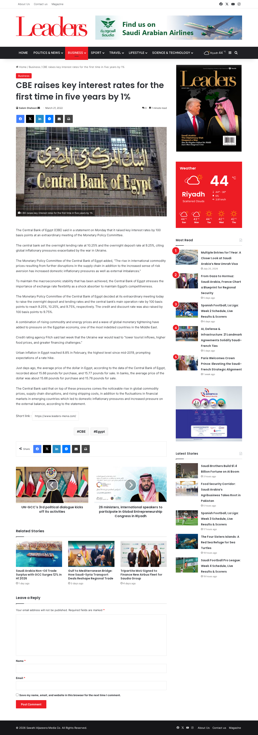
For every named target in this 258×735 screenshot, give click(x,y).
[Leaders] (51, 26)
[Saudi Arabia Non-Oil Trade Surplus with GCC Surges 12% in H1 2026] (39, 554)
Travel (115, 53)
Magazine (57, 4)
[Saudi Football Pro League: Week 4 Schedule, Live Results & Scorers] (187, 565)
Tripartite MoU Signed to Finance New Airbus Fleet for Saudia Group (141, 574)
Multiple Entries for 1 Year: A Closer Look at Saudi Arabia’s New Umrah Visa (221, 258)
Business (75, 53)
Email (20, 678)
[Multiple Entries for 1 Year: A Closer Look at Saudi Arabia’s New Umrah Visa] (187, 257)
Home (23, 53)
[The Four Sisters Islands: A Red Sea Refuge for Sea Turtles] (187, 541)
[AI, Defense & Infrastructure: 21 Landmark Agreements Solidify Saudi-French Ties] (187, 333)
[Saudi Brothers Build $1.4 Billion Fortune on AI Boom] (187, 470)
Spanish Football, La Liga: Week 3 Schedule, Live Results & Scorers (220, 518)
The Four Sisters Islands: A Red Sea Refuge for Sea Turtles (220, 542)
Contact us (41, 4)
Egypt (100, 431)
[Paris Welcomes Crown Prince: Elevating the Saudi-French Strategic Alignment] (187, 362)
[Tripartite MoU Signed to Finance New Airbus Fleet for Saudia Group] (144, 554)
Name (21, 660)
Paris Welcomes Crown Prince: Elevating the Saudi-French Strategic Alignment (221, 363)
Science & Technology (171, 53)
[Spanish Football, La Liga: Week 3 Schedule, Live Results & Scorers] (187, 517)
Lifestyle (136, 53)
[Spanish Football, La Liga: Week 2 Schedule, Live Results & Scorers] (187, 310)
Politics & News (46, 53)
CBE (82, 431)
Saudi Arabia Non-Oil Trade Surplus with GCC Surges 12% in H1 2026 (39, 574)
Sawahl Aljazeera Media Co (43, 727)
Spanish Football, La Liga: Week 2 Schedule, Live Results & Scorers (220, 311)
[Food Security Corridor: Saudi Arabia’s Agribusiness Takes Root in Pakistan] (187, 488)
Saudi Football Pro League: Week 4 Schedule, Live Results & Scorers (221, 566)
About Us (24, 4)
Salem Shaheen (28, 107)
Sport (96, 53)
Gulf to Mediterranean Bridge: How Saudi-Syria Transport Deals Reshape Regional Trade (90, 574)
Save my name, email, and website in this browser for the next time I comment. (70, 695)
